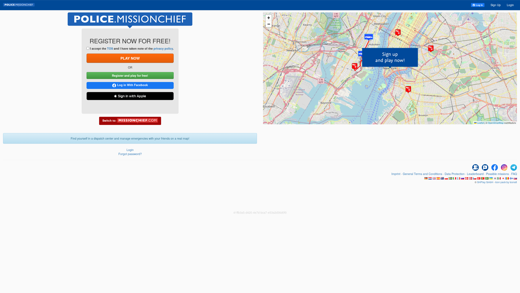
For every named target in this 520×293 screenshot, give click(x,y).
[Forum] (475, 167)
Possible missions (497, 174)
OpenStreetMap (496, 122)
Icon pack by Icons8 (506, 182)
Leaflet (480, 122)
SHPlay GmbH (485, 182)
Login (510, 5)
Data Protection (455, 174)
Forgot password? (130, 154)
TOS (110, 48)
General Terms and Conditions (422, 174)
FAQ (514, 174)
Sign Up (496, 5)
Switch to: (109, 120)
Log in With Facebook (132, 85)
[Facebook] (494, 167)
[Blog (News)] (485, 167)
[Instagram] (504, 167)
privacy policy (163, 48)
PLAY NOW (130, 58)
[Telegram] (513, 167)
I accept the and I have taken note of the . (131, 48)
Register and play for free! (130, 75)
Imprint (395, 174)
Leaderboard (475, 174)
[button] (390, 57)
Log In (479, 5)
